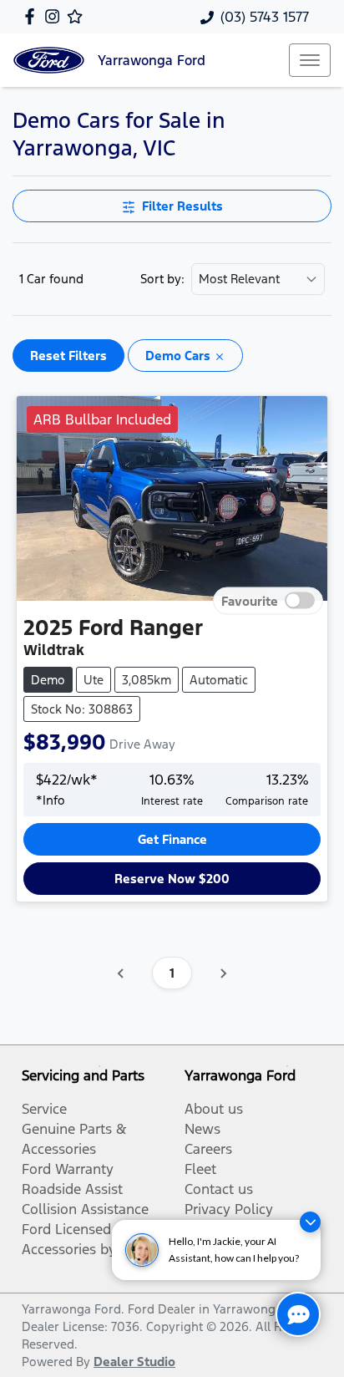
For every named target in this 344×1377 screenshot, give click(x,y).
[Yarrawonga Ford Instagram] (55, 16)
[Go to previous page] (121, 973)
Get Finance (172, 839)
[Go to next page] (222, 973)
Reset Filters (68, 355)
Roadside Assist (72, 1189)
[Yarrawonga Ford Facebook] (33, 16)
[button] (310, 60)
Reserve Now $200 (172, 879)
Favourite (249, 601)
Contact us (219, 1189)
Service (44, 1109)
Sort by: (162, 279)
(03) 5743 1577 (264, 17)
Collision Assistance (85, 1209)
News (202, 1129)
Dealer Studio (134, 1361)
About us (214, 1109)
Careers (208, 1149)
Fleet (200, 1169)
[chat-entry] (298, 1314)
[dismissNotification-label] (310, 1222)
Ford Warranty (68, 1169)
